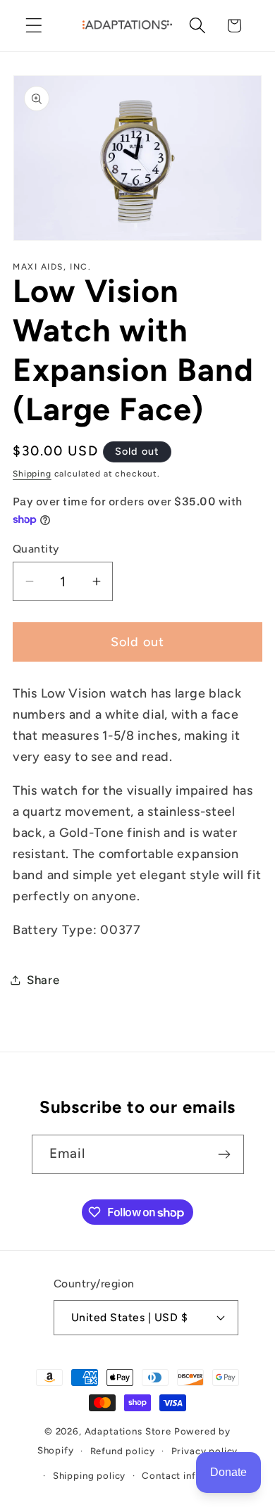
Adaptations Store (128, 1431)
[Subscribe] (224, 1154)
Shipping (32, 474)
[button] (34, 25)
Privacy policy (204, 1450)
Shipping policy (89, 1475)
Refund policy (122, 1450)
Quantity (36, 548)
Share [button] (43, 980)
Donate (228, 1472)
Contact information (190, 1475)
